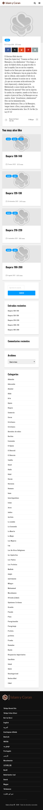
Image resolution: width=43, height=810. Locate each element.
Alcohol (10, 389)
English (6, 722)
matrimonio (12, 579)
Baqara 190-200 (14, 267)
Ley (9, 545)
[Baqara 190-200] (21, 253)
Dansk (5, 779)
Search (21, 293)
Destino (10, 436)
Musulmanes (12, 593)
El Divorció (11, 450)
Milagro (10, 583)
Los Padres (12, 560)
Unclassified (12, 678)
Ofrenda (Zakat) (13, 598)
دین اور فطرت (8, 793)
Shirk (10, 669)
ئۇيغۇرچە (6, 746)
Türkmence (7, 789)
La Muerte (11, 531)
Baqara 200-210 (13, 325)
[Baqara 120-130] (21, 179)
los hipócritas (13, 555)
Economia (11, 441)
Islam (10, 503)
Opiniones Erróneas (15, 602)
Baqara (14, 139)
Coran (7, 40)
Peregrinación (13, 621)
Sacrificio (11, 659)
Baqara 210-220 (14, 230)
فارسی (5, 755)
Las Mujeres (12, 541)
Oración (10, 607)
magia (10, 574)
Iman (9, 493)
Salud (10, 664)
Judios (10, 512)
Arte (9, 398)
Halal (9, 474)
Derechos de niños (14, 431)
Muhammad (12, 588)
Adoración (11, 384)
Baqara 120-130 (14, 193)
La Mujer (11, 536)
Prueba (10, 640)
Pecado (10, 612)
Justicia (10, 517)
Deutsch (6, 736)
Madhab (10, 569)
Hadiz (10, 469)
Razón (10, 650)
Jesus (10, 507)
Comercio (11, 412)
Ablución (11, 379)
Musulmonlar (8, 760)
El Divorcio (11, 455)
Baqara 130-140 (14, 156)
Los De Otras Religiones (16, 550)
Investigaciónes (13, 498)
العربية (5, 727)
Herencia (11, 484)
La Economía (12, 526)
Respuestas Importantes (17, 654)
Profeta (10, 631)
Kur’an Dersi (7, 718)
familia (10, 460)
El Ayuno (11, 446)
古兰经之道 (7, 765)
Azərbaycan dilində (10, 732)
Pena (9, 616)
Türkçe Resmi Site (9, 708)
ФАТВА (5, 741)
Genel (10, 465)
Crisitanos (11, 422)
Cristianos (11, 427)
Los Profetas (12, 564)
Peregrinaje (12, 626)
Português (7, 751)
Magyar (5, 784)
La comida (11, 522)
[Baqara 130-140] (21, 142)
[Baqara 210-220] (21, 216)
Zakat (10, 683)
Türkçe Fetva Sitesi (10, 713)
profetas (11, 635)
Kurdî (5, 770)
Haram (10, 479)
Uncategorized (13, 673)
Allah (8, 139)
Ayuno (10, 403)
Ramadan (11, 645)
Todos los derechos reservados (28, 805)
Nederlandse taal (9, 774)
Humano (11, 488)
